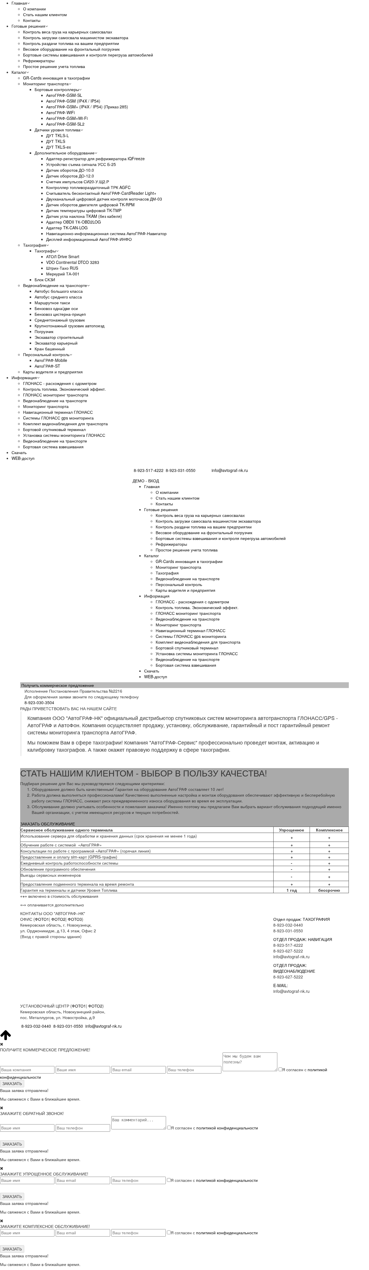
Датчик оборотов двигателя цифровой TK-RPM (90, 204)
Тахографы (45, 251)
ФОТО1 (42, 919)
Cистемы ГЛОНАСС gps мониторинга (58, 418)
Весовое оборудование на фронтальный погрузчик (71, 49)
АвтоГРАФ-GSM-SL (64, 95)
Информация (24, 377)
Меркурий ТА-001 (63, 274)
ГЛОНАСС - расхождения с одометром (60, 383)
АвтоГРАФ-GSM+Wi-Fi (67, 118)
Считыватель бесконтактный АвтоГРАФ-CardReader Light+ (101, 193)
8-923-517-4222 (148, 470)
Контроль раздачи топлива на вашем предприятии (71, 43)
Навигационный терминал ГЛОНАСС (58, 412)
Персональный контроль (46, 354)
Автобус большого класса (59, 291)
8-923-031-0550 (180, 470)
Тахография (34, 245)
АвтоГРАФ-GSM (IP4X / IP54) (73, 101)
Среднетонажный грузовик (60, 320)
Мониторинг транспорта (46, 83)
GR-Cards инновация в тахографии (56, 78)
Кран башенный (50, 348)
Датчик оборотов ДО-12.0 (70, 176)
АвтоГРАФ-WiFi (60, 112)
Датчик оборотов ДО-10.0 (70, 170)
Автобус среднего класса (58, 297)
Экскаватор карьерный (56, 343)
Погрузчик (44, 331)
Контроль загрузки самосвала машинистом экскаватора (75, 37)
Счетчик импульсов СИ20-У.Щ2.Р (77, 181)
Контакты (31, 20)
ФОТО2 (58, 919)
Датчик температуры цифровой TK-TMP (83, 210)
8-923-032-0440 (36, 1026)
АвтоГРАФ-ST (47, 366)
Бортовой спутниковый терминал (54, 429)
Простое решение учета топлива (54, 66)
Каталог (19, 72)
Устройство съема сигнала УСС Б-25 (81, 164)
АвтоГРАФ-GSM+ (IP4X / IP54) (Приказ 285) (87, 106)
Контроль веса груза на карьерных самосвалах (67, 32)
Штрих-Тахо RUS (62, 268)
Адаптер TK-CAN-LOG (67, 227)
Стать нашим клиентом (45, 14)
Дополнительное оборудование (65, 153)
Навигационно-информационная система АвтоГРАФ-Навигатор (106, 233)
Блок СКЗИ (45, 279)
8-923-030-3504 (39, 702)
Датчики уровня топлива (57, 130)
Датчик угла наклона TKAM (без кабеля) (84, 216)
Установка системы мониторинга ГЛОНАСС (64, 435)
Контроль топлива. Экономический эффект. (64, 389)
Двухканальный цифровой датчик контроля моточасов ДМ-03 (104, 199)
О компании (34, 9)
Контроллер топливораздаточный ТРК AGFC (88, 187)
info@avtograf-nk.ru (230, 470)
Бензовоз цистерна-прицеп (60, 314)
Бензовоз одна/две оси (56, 308)
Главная (19, 3)
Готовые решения (28, 26)
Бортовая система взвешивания (53, 446)
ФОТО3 (75, 919)
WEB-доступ (23, 458)
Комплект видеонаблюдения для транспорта (65, 423)
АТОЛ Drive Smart (62, 256)
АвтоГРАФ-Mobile (51, 360)
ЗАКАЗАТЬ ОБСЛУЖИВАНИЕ (47, 824)
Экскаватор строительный (59, 337)
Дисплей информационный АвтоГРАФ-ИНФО (89, 239)
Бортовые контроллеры (57, 89)
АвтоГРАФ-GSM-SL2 (65, 124)
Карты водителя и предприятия (53, 372)
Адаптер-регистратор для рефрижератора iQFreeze (95, 158)
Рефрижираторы (38, 60)
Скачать (19, 452)
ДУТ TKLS (55, 141)
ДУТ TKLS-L (57, 135)
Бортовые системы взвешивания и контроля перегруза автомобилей (88, 55)
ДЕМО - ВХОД (146, 480)
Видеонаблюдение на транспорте (55, 285)
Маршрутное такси (52, 302)
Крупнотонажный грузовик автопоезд (69, 325)
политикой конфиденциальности (227, 1128)
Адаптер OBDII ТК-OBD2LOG (73, 222)
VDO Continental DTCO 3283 (72, 262)
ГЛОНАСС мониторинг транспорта (55, 395)
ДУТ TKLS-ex (58, 147)
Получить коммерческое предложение (57, 685)
